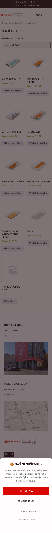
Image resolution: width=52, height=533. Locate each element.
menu (39, 14)
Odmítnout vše (26, 501)
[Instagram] (11, 454)
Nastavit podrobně (26, 511)
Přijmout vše (26, 490)
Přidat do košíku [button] (12, 90)
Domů (4, 23)
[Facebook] (6, 454)
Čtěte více (9, 301)
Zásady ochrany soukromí (26, 519)
